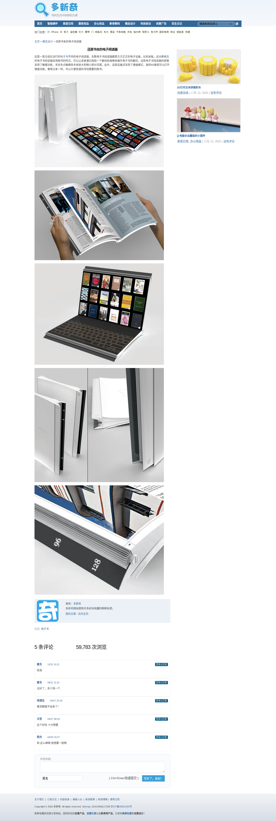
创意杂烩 (182, 92)
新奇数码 (115, 23)
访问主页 (83, 613)
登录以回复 (161, 664)
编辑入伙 (77, 799)
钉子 (81, 32)
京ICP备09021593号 (121, 806)
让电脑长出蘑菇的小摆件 (191, 135)
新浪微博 (90, 799)
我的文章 (71, 613)
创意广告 (161, 23)
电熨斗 (145, 32)
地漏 (187, 32)
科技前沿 (146, 23)
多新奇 (77, 603)
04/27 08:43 (53, 719)
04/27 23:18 (56, 700)
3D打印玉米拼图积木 (189, 87)
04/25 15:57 (53, 737)
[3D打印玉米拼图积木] (209, 83)
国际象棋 (164, 32)
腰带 (87, 32)
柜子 (66, 32)
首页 (39, 23)
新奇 (70, 608)
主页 (37, 41)
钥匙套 (180, 32)
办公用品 (99, 23)
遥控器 (73, 32)
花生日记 (177, 23)
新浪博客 (103, 799)
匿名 (39, 664)
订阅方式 (52, 799)
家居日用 (68, 23)
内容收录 (64, 799)
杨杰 (39, 737)
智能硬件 (52, 23)
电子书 (64, 56)
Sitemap (86, 806)
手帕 (129, 32)
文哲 (39, 718)
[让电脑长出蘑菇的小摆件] (209, 131)
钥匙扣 (98, 32)
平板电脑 (121, 32)
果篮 (112, 32)
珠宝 (172, 32)
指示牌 (137, 32)
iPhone (54, 32)
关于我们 (39, 799)
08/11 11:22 (53, 682)
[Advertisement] (209, 174)
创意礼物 (91, 813)
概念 (166, 56)
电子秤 (154, 32)
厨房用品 (83, 23)
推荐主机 (115, 799)
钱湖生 (41, 700)
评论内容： (46, 759)
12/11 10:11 (53, 664)
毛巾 (106, 32)
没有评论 (216, 92)
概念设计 (130, 23)
